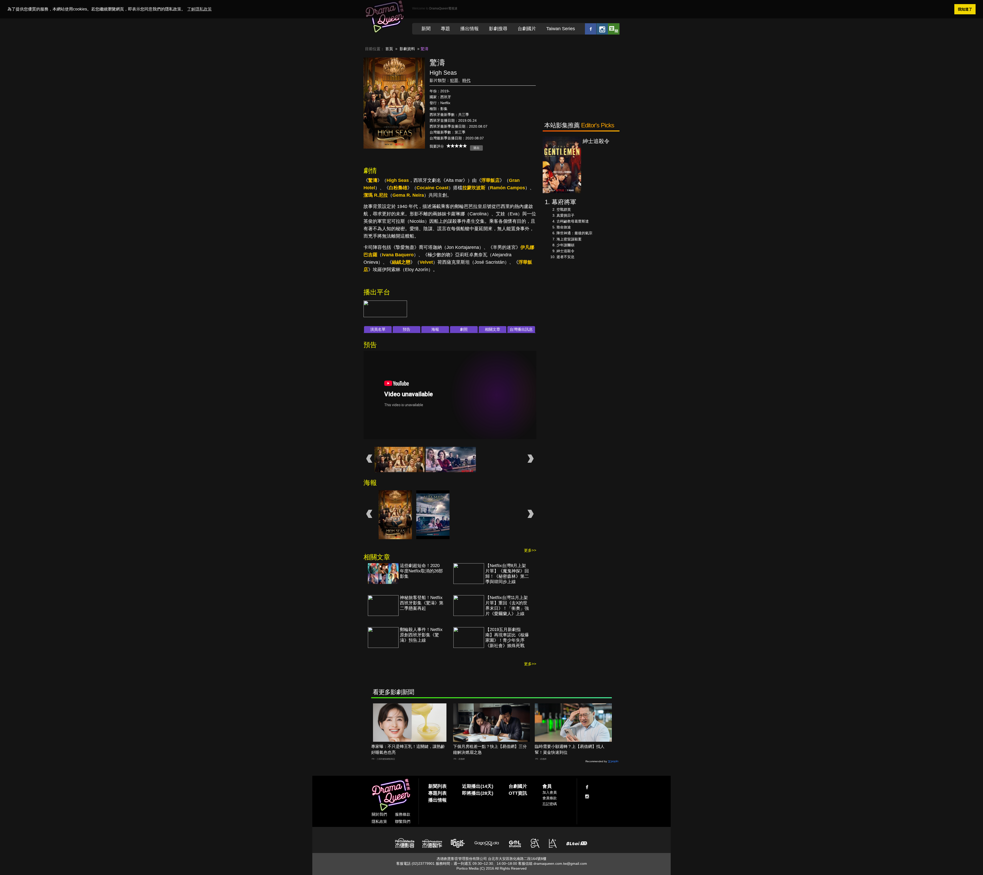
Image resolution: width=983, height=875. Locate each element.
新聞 (426, 28)
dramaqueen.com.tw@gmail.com (560, 863)
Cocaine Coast (432, 187)
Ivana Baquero (398, 254)
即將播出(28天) (477, 793)
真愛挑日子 (565, 215)
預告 (406, 329)
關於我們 (379, 814)
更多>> (530, 550)
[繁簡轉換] (613, 29)
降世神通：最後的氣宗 (574, 233)
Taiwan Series (560, 28)
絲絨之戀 (401, 262)
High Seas (398, 180)
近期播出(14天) (477, 786)
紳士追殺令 (565, 251)
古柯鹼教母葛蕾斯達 (573, 221)
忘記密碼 (549, 804)
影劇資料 (407, 49)
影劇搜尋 (498, 28)
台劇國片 (527, 28)
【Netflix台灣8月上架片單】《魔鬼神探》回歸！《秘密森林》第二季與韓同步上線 (507, 573)
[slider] (456, 146)
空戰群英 (564, 209)
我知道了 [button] (965, 9)
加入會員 (549, 792)
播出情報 (469, 28)
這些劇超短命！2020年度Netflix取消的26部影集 (421, 571)
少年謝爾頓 (565, 245)
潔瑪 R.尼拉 (376, 195)
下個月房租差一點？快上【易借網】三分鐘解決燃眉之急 (490, 749)
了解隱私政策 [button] (199, 9)
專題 (445, 28)
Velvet (426, 262)
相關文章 (492, 329)
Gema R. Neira (408, 195)
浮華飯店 (490, 180)
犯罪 (454, 80)
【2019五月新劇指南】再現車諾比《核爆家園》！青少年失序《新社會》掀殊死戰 (507, 637)
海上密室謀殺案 (569, 239)
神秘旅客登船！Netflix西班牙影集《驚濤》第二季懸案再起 (421, 603)
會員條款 (549, 798)
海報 (435, 329)
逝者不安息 (565, 257)
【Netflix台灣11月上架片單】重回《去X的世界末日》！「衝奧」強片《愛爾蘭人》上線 (507, 605)
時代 (466, 80)
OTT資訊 (518, 793)
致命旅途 (564, 227)
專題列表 (437, 793)
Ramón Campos (507, 187)
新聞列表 (437, 786)
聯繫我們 (402, 821)
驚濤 (372, 180)
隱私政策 (379, 821)
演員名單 (378, 329)
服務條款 (402, 814)
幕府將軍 (564, 201)
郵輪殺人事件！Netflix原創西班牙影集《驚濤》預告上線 (421, 635)
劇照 (464, 329)
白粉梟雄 (398, 187)
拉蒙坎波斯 (473, 187)
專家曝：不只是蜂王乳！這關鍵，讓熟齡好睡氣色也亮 (408, 749)
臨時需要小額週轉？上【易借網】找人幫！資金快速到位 (569, 749)
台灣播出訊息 (521, 329)
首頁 (389, 49)
